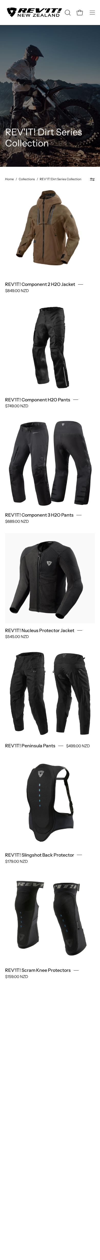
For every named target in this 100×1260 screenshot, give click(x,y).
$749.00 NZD (16, 405)
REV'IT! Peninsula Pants (30, 745)
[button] (67, 12)
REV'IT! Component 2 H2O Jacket (40, 284)
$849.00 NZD (17, 290)
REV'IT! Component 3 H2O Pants (39, 515)
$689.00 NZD (17, 521)
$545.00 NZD (17, 636)
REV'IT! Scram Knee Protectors (38, 970)
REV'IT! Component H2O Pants (37, 399)
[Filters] (92, 179)
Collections (27, 179)
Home (9, 179)
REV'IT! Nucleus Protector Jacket (39, 630)
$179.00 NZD (16, 861)
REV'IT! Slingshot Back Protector (39, 855)
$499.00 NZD (78, 745)
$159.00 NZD (16, 976)
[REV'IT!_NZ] (34, 12)
